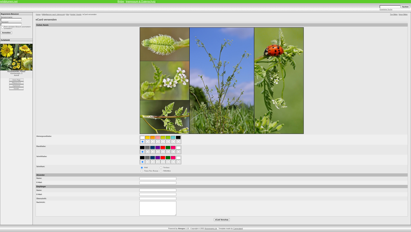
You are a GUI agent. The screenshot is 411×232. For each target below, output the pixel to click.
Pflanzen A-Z (16, 83)
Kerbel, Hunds (75, 14)
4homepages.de (211, 228)
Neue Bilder (403, 14)
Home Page (16, 80)
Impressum (16, 86)
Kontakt (16, 88)
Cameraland (238, 228)
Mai (67, 14)
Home (38, 14)
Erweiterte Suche (386, 9)
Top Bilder (394, 14)
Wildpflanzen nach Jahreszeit (53, 14)
